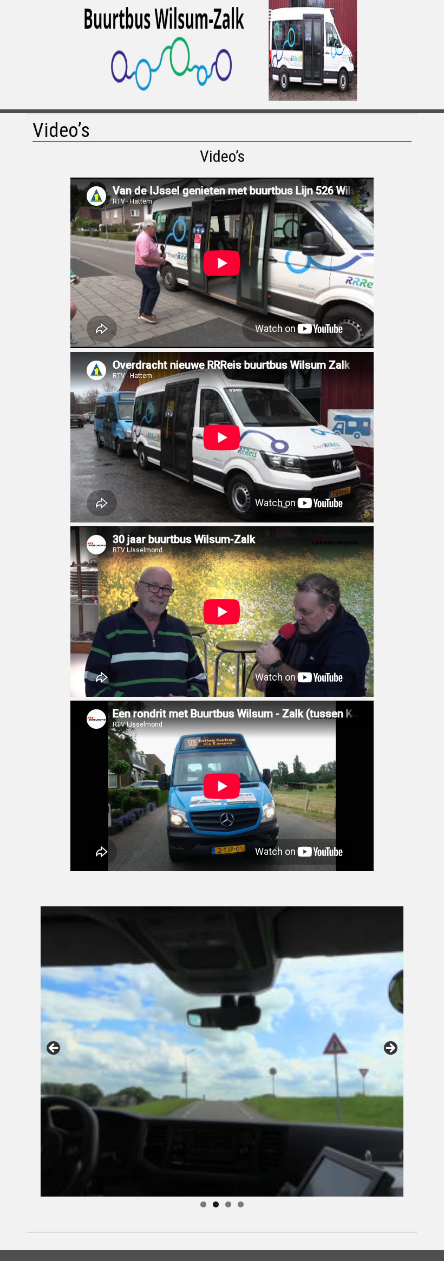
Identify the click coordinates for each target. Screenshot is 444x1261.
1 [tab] (203, 1204)
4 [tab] (241, 1204)
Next (390, 1049)
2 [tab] (216, 1204)
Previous (54, 1049)
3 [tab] (228, 1204)
